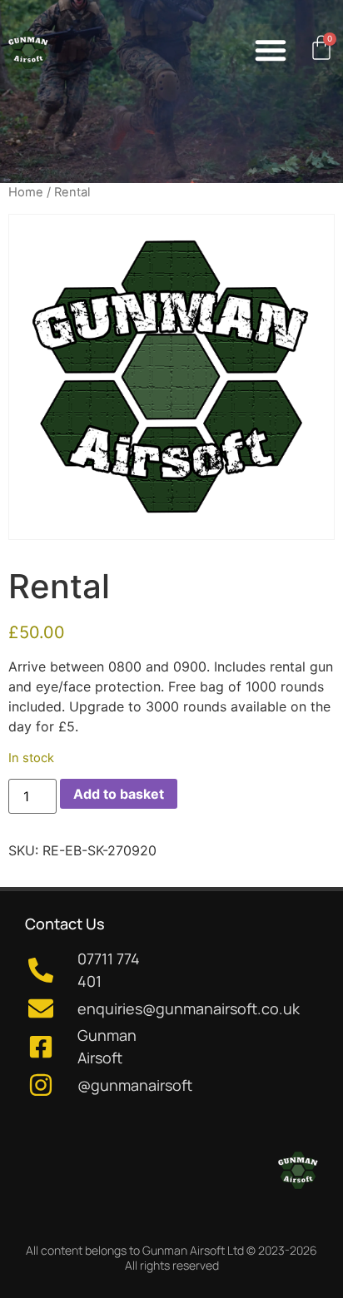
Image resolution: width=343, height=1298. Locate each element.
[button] (271, 50)
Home (25, 192)
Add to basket (118, 793)
